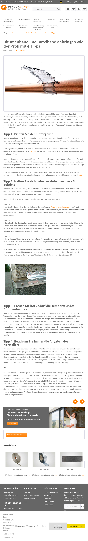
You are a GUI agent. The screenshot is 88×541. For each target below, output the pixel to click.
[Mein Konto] (79, 9)
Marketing (31, 526)
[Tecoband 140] (17, 459)
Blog (68, 2)
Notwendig (21, 526)
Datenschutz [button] (9, 534)
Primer (33, 151)
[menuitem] (69, 1)
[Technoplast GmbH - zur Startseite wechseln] (15, 10)
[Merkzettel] (73, 9)
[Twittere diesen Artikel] (76, 401)
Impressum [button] (8, 537)
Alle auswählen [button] (76, 526)
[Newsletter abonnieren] (82, 506)
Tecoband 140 (17, 470)
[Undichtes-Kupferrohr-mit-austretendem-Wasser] (44, 83)
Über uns (47, 498)
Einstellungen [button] (42, 526)
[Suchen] (58, 9)
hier (80, 175)
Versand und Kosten (31, 495)
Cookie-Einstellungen (52, 492)
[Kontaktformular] (68, 9)
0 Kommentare (20, 50)
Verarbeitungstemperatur (61, 207)
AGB (25, 502)
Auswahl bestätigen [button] (58, 526)
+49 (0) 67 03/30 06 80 (12, 504)
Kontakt (27, 492)
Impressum (48, 505)
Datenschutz (49, 502)
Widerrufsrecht (29, 498)
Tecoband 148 (44, 470)
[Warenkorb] (84, 9)
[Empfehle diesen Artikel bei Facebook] (82, 401)
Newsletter (48, 495)
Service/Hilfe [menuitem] (80, 2)
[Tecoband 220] (71, 459)
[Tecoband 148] (44, 459)
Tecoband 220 (71, 470)
